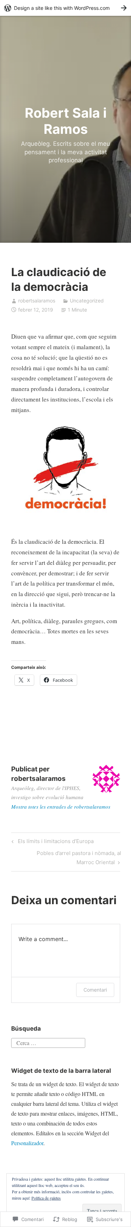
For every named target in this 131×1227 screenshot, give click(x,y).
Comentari (95, 990)
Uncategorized (87, 301)
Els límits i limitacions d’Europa (51, 842)
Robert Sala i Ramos (66, 121)
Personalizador (27, 1143)
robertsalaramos (36, 301)
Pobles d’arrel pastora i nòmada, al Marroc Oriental (66, 857)
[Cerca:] (48, 1041)
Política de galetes (46, 1198)
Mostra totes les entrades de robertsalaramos (60, 806)
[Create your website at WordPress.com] (65, 8)
